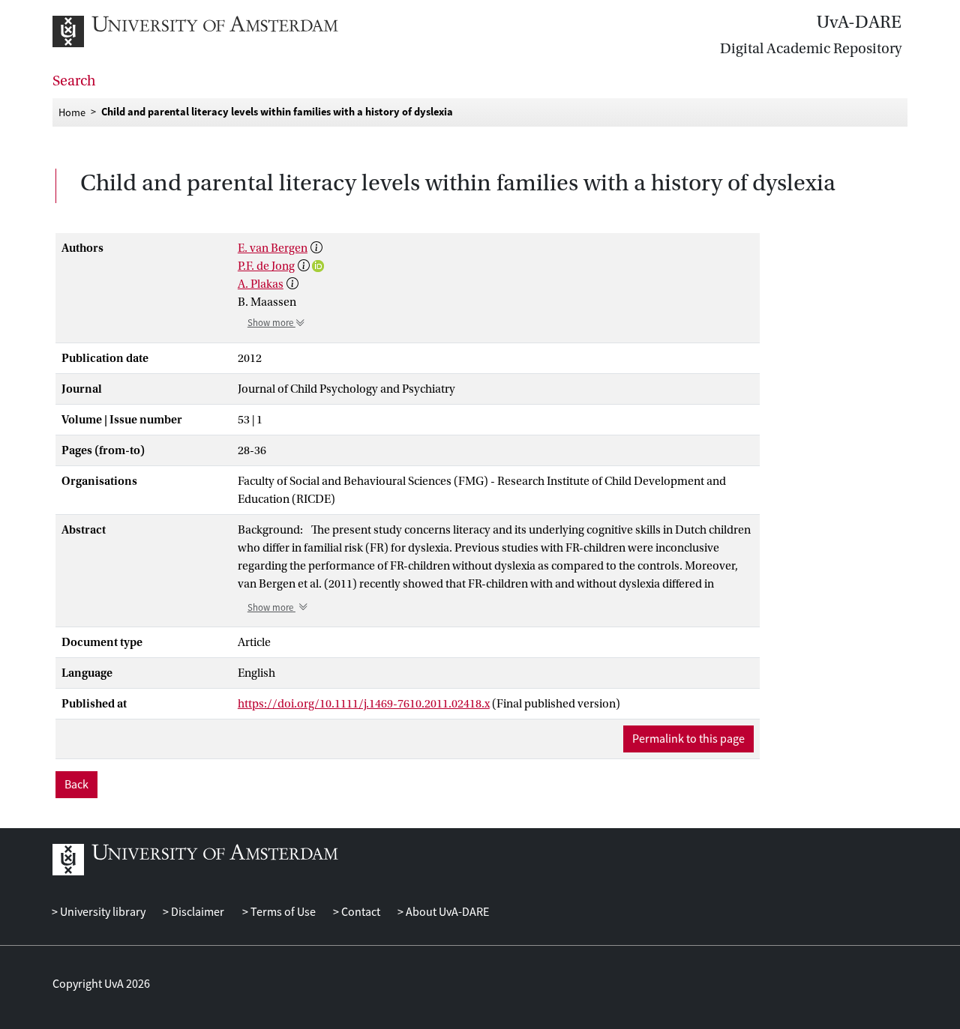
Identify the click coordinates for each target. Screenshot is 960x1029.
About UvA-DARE (446, 912)
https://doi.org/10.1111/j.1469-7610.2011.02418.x (364, 703)
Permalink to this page (688, 738)
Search (74, 81)
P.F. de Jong (266, 266)
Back (76, 784)
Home (72, 111)
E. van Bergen (273, 248)
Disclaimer (196, 912)
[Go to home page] (211, 31)
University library (102, 912)
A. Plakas (261, 284)
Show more (272, 323)
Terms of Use (281, 912)
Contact (359, 912)
